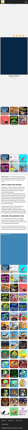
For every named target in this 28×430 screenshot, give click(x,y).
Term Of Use (19, 420)
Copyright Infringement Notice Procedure (12, 428)
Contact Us (11, 420)
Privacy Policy (4, 424)
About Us (3, 420)
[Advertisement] (14, 19)
